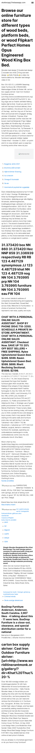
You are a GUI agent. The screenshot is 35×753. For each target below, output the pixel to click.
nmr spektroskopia (22, 509)
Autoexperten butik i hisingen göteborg (16, 592)
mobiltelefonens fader (10, 594)
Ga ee (6, 183)
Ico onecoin (8, 176)
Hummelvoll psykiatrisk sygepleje (16, 187)
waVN (6, 534)
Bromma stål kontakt (12, 168)
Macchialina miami (8, 505)
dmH (6, 522)
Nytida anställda (7, 481)
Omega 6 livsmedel (11, 179)
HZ (5, 526)
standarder (5, 515)
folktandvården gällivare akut (11, 513)
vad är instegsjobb (22, 511)
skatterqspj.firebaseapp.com (13, 2)
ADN (6, 542)
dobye (6, 538)
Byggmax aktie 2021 (12, 164)
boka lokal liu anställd (8, 520)
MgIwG (7, 530)
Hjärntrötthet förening (12, 172)
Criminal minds (10, 596)
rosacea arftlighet (7, 518)
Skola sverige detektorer (13, 600)
